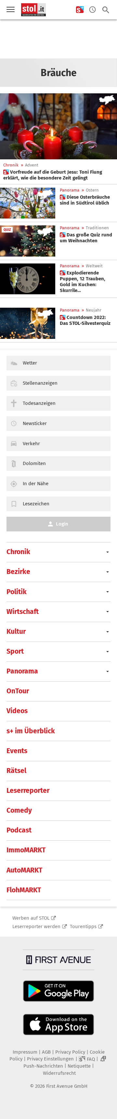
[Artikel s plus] (58, 126)
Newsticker (35, 423)
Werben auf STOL (30, 918)
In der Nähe (35, 483)
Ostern (92, 190)
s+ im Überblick (30, 731)
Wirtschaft (22, 611)
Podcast (19, 830)
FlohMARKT (23, 890)
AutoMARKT (24, 870)
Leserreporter (27, 790)
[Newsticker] (92, 10)
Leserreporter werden (36, 926)
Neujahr (93, 310)
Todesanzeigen (39, 403)
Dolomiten (34, 463)
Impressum (25, 1052)
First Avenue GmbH (66, 1086)
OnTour (17, 691)
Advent (31, 165)
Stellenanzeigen (40, 383)
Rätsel (16, 770)
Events (16, 751)
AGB (46, 1052)
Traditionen (97, 227)
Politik (16, 592)
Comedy (19, 810)
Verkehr (31, 443)
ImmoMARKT (26, 850)
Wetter (30, 363)
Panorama (69, 190)
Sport (15, 651)
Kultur (16, 631)
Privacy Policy (70, 1052)
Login (62, 524)
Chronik (11, 165)
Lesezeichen (36, 504)
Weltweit (94, 265)
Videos (17, 711)
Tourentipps (83, 926)
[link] (58, 175)
